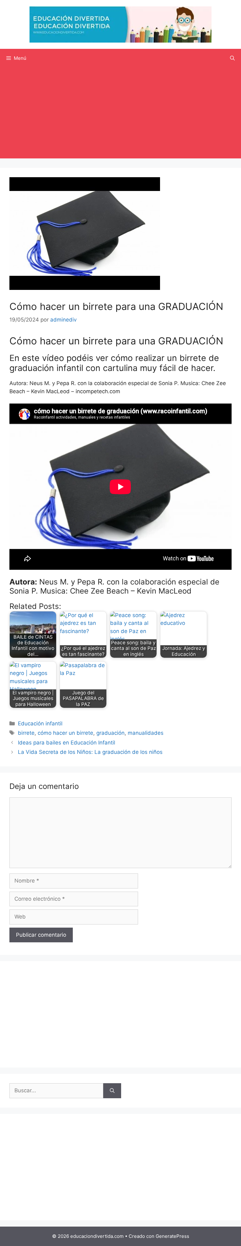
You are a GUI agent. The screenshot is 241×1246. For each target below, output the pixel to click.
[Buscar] (112, 1090)
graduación (110, 733)
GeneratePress (172, 1236)
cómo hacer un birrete (65, 733)
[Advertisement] (120, 114)
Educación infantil (40, 723)
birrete (26, 733)
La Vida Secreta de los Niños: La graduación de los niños (90, 752)
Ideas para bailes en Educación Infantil (66, 742)
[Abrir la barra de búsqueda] (232, 58)
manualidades (145, 733)
